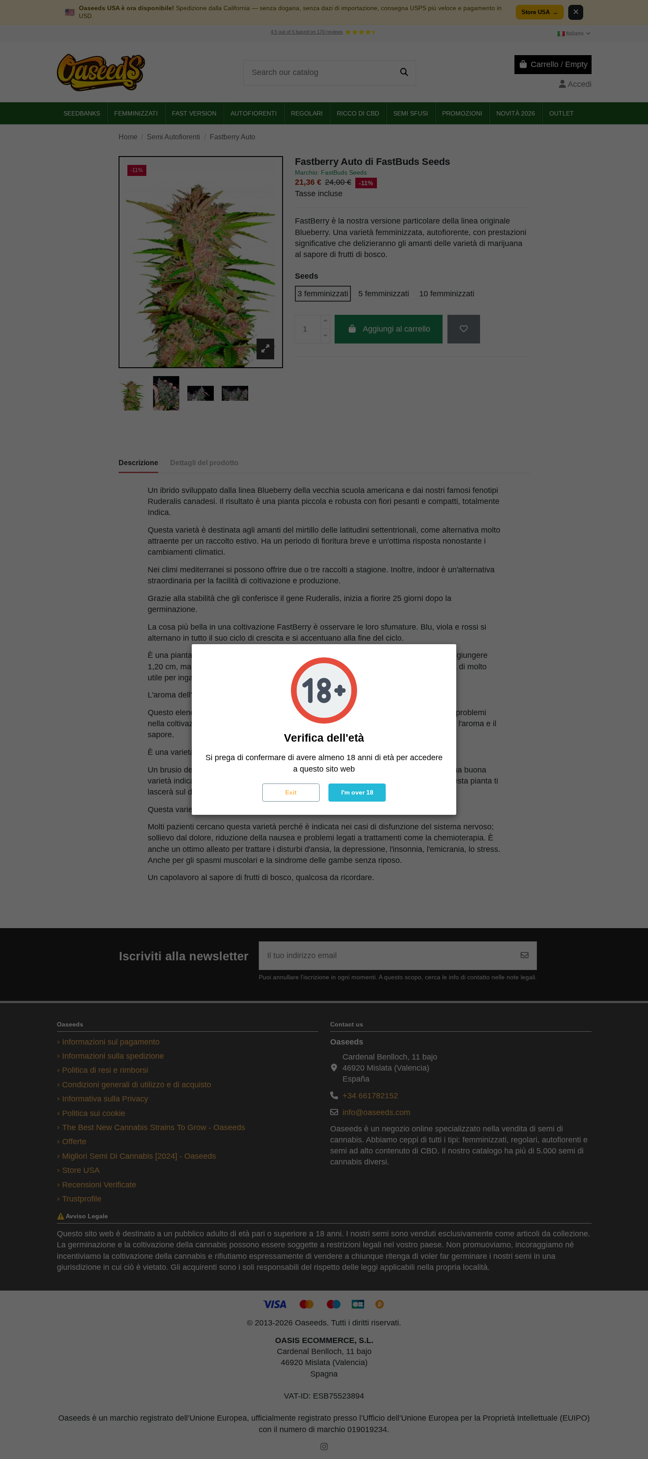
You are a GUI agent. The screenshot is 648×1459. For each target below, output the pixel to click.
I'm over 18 (357, 792)
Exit (291, 792)
